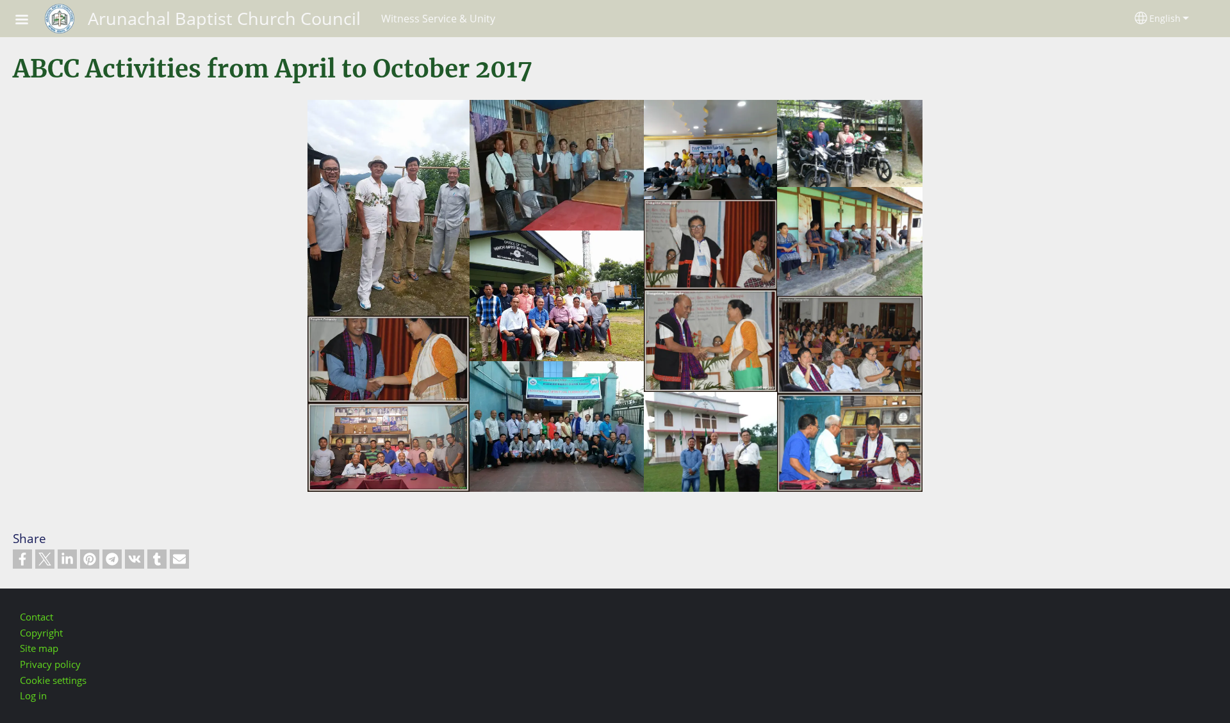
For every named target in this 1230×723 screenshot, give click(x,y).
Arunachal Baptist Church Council (224, 18)
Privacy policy (50, 664)
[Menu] (29, 21)
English (1165, 18)
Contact (36, 617)
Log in (33, 696)
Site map (39, 648)
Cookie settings (53, 680)
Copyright (41, 633)
